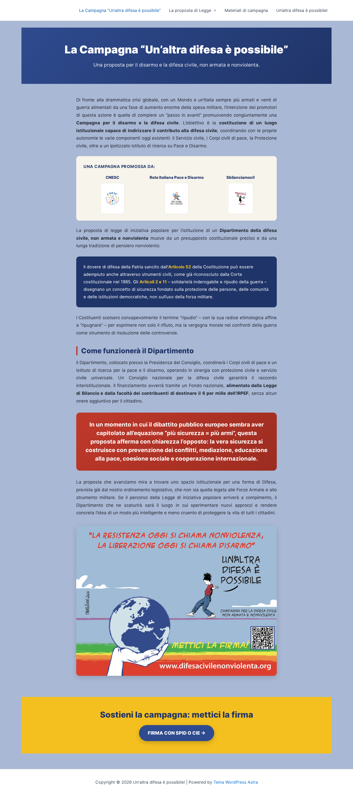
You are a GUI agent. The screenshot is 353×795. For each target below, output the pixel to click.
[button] (213, 10)
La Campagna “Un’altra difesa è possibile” (120, 10)
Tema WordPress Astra (235, 782)
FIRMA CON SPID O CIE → (176, 733)
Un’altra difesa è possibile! (301, 10)
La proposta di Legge (190, 10)
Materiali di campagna (246, 10)
